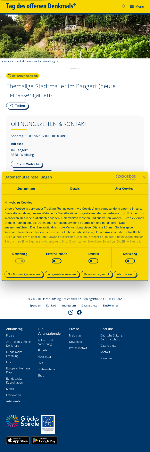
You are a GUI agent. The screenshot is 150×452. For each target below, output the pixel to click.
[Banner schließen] (144, 177)
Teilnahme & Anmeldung (45, 342)
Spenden (35, 305)
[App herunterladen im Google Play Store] (44, 440)
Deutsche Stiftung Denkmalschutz (111, 337)
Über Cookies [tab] (124, 188)
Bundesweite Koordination (14, 380)
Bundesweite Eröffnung (14, 354)
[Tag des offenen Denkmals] (43, 6)
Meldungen (76, 335)
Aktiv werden (14, 401)
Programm (13, 335)
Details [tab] (75, 188)
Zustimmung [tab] (26, 188)
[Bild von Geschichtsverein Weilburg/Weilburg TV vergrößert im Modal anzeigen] (144, 54)
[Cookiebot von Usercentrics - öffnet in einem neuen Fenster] (118, 177)
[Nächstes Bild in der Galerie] (145, 42)
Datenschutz (89, 305)
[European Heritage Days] (48, 424)
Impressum (69, 305)
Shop (41, 375)
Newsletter (44, 356)
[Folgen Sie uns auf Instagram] (70, 312)
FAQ (40, 363)
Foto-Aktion (13, 395)
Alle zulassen (125, 274)
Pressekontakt (78, 348)
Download (75, 342)
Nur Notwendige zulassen (24, 274)
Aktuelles (43, 350)
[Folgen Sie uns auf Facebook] (79, 312)
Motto (10, 389)
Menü (139, 6)
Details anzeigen (94, 274)
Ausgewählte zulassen (62, 274)
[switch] (57, 261)
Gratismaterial (46, 369)
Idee (9, 362)
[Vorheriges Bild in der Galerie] (5, 42)
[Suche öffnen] (124, 6)
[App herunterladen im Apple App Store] (18, 440)
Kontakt (51, 305)
